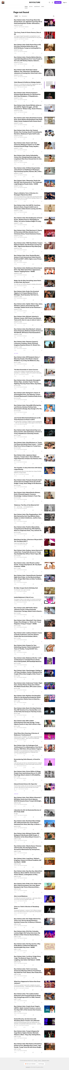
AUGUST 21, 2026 (18, 98)
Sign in (65, 2)
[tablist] (21, 16)
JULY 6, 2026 (17, 713)
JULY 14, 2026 (17, 613)
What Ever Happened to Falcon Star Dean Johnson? (27, 982)
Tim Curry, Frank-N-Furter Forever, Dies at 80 (27, 33)
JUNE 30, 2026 (17, 803)
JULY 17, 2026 (17, 568)
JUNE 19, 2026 (17, 974)
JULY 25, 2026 (17, 448)
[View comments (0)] (24, 28)
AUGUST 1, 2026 (18, 347)
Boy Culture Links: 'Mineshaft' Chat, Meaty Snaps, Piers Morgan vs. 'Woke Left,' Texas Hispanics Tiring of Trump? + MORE (27, 622)
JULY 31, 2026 (17, 362)
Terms (39, 1060)
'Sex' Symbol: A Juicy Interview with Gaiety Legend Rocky (28, 468)
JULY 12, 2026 (17, 638)
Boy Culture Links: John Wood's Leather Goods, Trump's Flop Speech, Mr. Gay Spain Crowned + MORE (28, 564)
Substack (28, 1067)
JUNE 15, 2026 (17, 1036)
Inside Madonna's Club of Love (24, 597)
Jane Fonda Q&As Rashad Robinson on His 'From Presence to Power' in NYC (27, 418)
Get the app (41, 1063)
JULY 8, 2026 (17, 688)
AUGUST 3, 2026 (18, 321)
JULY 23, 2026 (17, 497)
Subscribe (57, 2)
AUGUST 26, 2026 (18, 25)
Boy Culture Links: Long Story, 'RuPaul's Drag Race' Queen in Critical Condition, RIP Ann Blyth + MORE (27, 860)
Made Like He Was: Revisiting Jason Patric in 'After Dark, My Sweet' (27, 281)
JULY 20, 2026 (17, 532)
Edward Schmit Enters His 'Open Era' (25, 784)
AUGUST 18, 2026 (18, 135)
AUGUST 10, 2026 (18, 235)
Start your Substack (31, 1063)
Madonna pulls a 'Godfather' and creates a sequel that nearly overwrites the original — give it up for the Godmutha (28, 737)
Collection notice (45, 1060)
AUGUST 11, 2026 (18, 223)
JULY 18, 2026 (17, 555)
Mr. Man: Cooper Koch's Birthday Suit (26, 588)
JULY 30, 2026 (17, 385)
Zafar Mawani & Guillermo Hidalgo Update (27, 82)
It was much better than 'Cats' (21, 543)
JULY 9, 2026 (17, 676)
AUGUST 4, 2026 (18, 309)
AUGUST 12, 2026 (18, 210)
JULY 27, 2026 (17, 435)
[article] (34, 24)
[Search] (49, 2)
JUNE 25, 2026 (17, 876)
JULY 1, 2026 (17, 776)
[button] (26, 6)
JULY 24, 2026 (17, 485)
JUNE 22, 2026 (17, 936)
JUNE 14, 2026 (17, 1049)
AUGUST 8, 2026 (18, 248)
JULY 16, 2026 (17, 580)
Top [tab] (19, 16)
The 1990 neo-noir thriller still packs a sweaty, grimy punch (28, 284)
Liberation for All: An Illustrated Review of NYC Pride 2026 (27, 811)
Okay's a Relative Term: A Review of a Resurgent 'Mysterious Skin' (26, 194)
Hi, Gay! (16, 813)
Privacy (35, 1060)
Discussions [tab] (24, 16)
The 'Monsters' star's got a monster (22, 590)
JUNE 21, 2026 (17, 949)
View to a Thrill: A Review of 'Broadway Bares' (26, 907)
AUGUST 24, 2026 (18, 62)
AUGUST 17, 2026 (18, 148)
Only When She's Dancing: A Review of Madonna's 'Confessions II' (26, 734)
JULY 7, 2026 (17, 701)
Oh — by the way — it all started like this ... (24, 507)
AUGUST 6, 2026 (18, 273)
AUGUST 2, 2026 (18, 334)
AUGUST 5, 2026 (18, 296)
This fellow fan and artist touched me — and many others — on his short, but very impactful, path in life (28, 898)
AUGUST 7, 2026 (18, 260)
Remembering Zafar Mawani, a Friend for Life (27, 760)
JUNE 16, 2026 (17, 1011)
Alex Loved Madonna (20, 896)
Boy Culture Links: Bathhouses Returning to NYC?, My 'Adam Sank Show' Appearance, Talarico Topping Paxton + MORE (28, 269)
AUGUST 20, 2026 (18, 110)
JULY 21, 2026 (17, 519)
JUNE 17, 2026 (17, 999)
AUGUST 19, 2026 (18, 123)
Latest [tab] (16, 16)
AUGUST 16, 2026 (18, 160)
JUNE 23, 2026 (17, 924)
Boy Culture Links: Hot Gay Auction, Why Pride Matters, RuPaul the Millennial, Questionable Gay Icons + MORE (27, 945)
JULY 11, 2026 (17, 650)
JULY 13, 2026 (17, 625)
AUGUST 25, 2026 (18, 50)
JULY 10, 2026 (17, 663)
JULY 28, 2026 (17, 410)
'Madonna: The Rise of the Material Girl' (26, 505)
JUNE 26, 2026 (17, 864)
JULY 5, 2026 (17, 726)
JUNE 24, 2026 (17, 889)
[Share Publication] (52, 2)
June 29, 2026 (17, 826)
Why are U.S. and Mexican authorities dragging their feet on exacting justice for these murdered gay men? (28, 84)
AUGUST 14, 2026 (18, 186)
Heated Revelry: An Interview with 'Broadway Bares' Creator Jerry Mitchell (26, 1019)
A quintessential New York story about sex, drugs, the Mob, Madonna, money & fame (27, 472)
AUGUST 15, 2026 (18, 173)
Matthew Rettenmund (23, 26)
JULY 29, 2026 (17, 398)
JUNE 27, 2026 (17, 838)
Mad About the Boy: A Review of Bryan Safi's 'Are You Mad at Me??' (28, 540)
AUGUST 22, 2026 (18, 75)
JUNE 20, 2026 (17, 961)
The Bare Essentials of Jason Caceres (26, 369)
